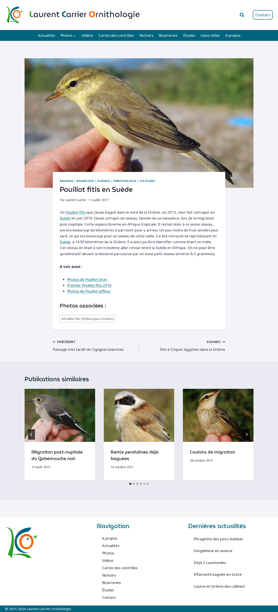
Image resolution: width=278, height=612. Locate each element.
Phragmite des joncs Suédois (218, 538)
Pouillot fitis (76, 212)
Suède (65, 218)
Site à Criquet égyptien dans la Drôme (192, 346)
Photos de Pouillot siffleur (89, 291)
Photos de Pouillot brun (87, 279)
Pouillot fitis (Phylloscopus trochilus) (88, 319)
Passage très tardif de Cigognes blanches (88, 346)
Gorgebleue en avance (213, 550)
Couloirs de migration (212, 452)
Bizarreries (168, 35)
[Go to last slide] (31, 434)
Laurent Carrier (75, 200)
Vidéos (87, 35)
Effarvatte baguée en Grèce (218, 574)
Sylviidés (147, 181)
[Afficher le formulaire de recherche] (242, 15)
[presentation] (60, 415)
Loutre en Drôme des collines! (219, 586)
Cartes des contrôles (116, 35)
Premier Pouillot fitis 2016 (89, 285)
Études (189, 35)
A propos (232, 35)
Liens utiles (210, 35)
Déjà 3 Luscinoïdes (210, 562)
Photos (108, 552)
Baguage (66, 181)
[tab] (130, 484)
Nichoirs (146, 35)
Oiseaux (103, 181)
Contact (262, 14)
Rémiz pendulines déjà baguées (135, 455)
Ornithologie (124, 181)
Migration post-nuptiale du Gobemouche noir (57, 455)
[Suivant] (246, 434)
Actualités (46, 35)
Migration (85, 181)
